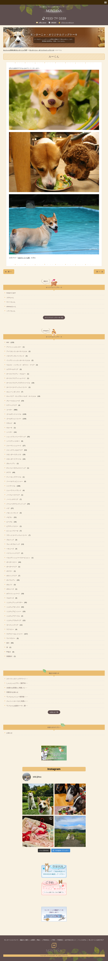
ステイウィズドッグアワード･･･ (17, 679)
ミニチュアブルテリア (13, 620)
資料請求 (53, 22)
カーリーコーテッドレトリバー (16, 387)
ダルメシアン (10, 463)
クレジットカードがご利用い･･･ (17, 701)
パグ (7, 508)
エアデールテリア (12, 369)
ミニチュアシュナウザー (14, 602)
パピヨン (9, 517)
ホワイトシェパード (13, 593)
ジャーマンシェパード (13, 445)
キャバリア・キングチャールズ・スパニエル (21, 396)
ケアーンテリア (11, 405)
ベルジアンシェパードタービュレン (18, 558)
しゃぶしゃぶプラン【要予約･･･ (17, 683)
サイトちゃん (10, 302)
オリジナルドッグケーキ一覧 (54, 317)
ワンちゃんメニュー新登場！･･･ (17, 697)
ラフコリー (10, 629)
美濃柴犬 (9, 656)
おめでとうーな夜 (24, 258)
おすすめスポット (70, 940)
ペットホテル (82, 940)
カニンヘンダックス (13, 392)
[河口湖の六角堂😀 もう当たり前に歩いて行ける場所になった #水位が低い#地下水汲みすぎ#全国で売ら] (70, 831)
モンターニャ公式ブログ (96, 940)
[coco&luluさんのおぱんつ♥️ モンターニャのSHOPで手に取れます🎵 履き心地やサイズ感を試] (37, 831)
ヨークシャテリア (12, 625)
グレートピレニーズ (13, 401)
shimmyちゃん (11, 306)
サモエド (9, 423)
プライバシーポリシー (67, 22)
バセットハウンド (12, 513)
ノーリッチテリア (12, 499)
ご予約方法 (45, 940)
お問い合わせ (42, 22)
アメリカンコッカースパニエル (16, 351)
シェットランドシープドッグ (16, 436)
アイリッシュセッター (13, 347)
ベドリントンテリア (13, 553)
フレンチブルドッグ (13, 544)
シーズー (9, 432)
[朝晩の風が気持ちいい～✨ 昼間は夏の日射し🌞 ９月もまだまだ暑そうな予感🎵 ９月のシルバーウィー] (37, 799)
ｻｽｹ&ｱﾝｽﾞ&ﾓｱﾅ (11, 293)
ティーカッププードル (13, 477)
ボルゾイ (9, 584)
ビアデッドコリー (12, 526)
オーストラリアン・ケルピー (16, 374)
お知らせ (9, 733)
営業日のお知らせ (12, 692)
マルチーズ (10, 598)
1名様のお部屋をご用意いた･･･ (16, 688)
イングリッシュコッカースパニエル (18, 360)
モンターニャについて (11, 940)
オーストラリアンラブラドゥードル (18, 383)
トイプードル (10, 486)
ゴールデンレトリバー (13, 419)
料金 (38, 940)
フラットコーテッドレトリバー (16, 535)
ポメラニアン (10, 580)
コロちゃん (10, 297)
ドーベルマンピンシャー (14, 481)
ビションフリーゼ (12, 531)
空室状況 (60, 940)
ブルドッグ (10, 540)
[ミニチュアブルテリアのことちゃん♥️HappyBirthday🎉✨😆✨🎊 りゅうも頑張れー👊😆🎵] (70, 799)
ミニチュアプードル (13, 616)
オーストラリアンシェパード (16, 378)
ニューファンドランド (13, 490)
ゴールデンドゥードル (13, 414)
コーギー (9, 410)
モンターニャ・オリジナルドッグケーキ (41, 50)
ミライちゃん (10, 311)
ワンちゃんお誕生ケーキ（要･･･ (17, 706)
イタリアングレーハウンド (15, 356)
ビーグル (9, 522)
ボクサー (9, 571)
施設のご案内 (24, 940)
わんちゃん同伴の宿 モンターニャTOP (15, 50)
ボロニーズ (10, 589)
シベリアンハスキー (13, 441)
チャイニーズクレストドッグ (16, 468)
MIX (7, 342)
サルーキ (9, 428)
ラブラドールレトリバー (14, 634)
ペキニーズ (10, 549)
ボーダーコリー (11, 562)
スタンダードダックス (13, 454)
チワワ (8, 472)
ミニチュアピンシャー (13, 611)
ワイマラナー (10, 638)
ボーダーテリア (11, 567)
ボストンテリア (11, 575)
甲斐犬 (8, 652)
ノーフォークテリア (13, 495)
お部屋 (33, 940)
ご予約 (53, 940)
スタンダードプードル (13, 459)
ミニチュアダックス (13, 607)
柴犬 (7, 643)
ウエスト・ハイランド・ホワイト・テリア (20, 365)
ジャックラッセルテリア (14, 450)
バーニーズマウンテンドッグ (16, 504)
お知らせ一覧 (54, 712)
